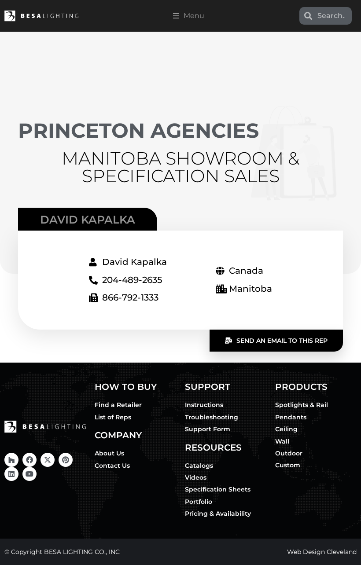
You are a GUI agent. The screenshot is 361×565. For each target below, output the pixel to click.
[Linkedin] (11, 474)
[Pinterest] (66, 460)
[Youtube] (29, 474)
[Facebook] (29, 460)
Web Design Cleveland (322, 552)
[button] (188, 16)
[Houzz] (11, 460)
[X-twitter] (48, 460)
